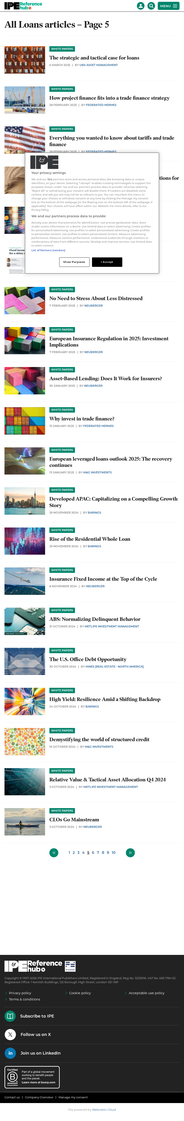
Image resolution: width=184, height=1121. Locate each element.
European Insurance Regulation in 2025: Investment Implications (109, 341)
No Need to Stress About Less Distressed (95, 298)
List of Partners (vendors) (48, 250)
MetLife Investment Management (112, 626)
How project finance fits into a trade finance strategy (109, 98)
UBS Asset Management (98, 65)
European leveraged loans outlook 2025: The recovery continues (110, 462)
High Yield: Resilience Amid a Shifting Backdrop (104, 699)
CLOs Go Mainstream (74, 819)
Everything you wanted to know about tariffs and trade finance (111, 141)
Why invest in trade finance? (81, 418)
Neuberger (93, 305)
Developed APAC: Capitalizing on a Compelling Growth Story (113, 502)
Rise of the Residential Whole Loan (89, 539)
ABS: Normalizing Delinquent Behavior (94, 619)
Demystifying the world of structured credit (99, 739)
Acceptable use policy (146, 993)
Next (130, 852)
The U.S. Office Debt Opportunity (88, 659)
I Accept (107, 262)
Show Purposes (74, 262)
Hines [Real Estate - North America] (114, 666)
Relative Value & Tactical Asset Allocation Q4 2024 (107, 779)
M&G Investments (97, 472)
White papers (62, 49)
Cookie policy (80, 993)
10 (114, 853)
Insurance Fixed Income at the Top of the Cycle (103, 579)
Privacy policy (20, 993)
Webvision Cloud (104, 1109)
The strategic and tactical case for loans (94, 58)
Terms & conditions (24, 999)
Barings (94, 512)
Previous (53, 852)
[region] (92, 213)
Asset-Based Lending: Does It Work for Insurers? (105, 378)
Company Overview (39, 1097)
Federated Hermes (101, 105)
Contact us (12, 1097)
